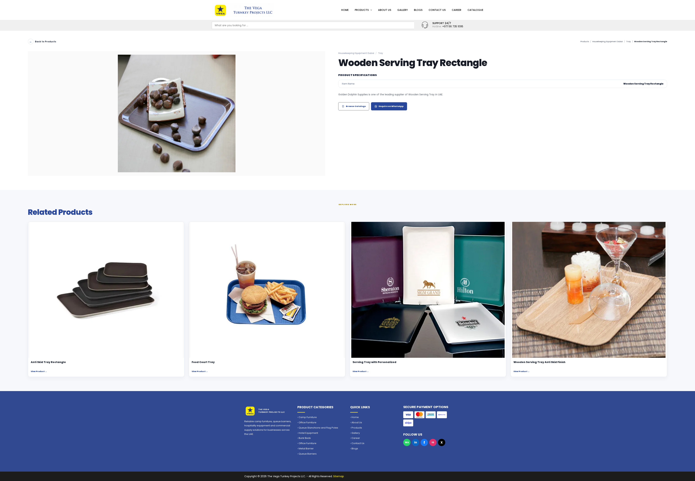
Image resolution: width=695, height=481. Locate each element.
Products (362, 10)
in (415, 442)
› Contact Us (357, 443)
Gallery (402, 10)
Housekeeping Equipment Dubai (607, 41)
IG (433, 442)
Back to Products (42, 41)
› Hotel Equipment (307, 433)
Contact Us (437, 10)
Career (456, 10)
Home (345, 10)
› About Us (356, 422)
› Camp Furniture (307, 417)
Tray (628, 41)
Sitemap (338, 476)
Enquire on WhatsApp (391, 106)
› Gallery (355, 433)
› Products (356, 427)
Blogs (418, 10)
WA (407, 442)
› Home (354, 417)
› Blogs (354, 448)
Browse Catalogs (356, 106)
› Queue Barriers (307, 453)
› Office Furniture (306, 422)
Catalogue (475, 10)
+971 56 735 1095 (452, 26)
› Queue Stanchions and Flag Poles (317, 427)
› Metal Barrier (305, 448)
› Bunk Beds (304, 438)
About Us (384, 10)
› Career (355, 438)
